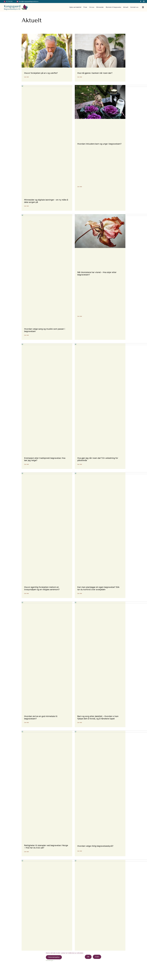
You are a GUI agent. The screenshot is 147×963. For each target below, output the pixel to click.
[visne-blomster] (100, 215)
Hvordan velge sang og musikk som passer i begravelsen (44, 330)
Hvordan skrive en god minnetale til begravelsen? (40, 717)
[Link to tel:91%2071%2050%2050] (5, 2)
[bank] (100, 34)
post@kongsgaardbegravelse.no (28, 1)
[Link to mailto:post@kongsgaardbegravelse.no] (17, 2)
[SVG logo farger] (16, 4)
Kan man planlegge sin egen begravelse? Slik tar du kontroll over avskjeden (98, 588)
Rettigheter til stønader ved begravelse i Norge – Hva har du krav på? (46, 846)
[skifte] (47, 34)
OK (88, 957)
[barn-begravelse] (100, 86)
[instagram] (143, 1)
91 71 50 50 (9, 1)
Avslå (97, 957)
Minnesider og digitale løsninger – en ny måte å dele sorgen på (46, 200)
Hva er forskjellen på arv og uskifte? (41, 73)
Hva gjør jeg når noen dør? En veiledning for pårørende (97, 459)
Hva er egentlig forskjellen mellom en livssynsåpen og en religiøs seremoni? (42, 588)
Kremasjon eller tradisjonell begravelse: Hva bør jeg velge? (44, 459)
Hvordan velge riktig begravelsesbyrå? (95, 846)
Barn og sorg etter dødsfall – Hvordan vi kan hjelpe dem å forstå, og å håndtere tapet (97, 717)
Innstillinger (49, 960)
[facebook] (140, 1)
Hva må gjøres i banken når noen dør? (94, 73)
